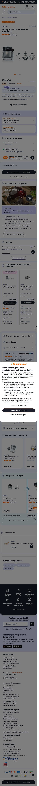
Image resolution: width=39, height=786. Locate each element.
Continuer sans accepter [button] (19, 415)
